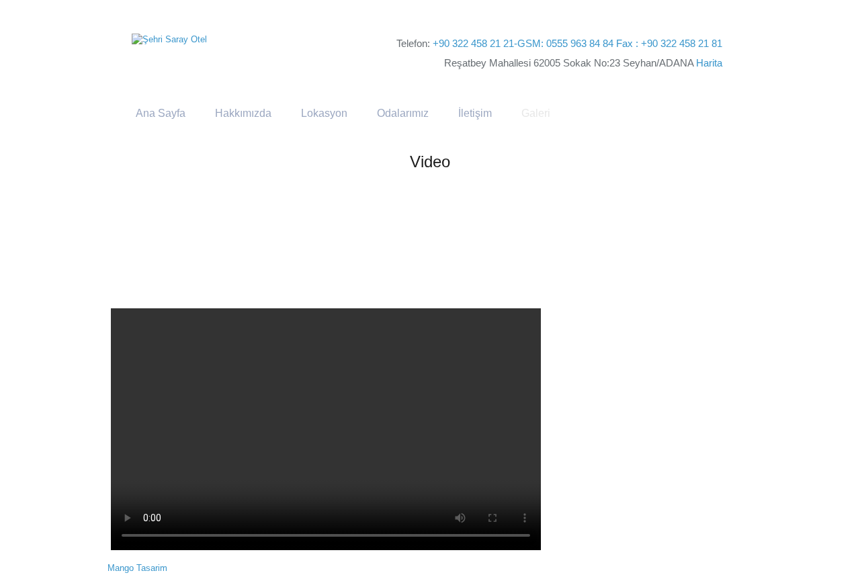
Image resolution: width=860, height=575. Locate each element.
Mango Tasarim (137, 568)
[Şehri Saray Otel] (169, 39)
